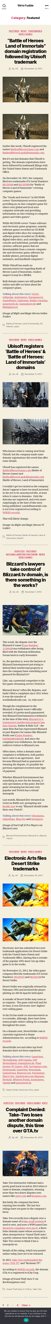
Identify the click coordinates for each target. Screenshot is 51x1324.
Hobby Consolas (38, 300)
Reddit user (9, 806)
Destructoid (9, 1069)
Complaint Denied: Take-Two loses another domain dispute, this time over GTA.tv (25, 1120)
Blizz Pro (21, 819)
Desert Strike (12, 1090)
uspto (16, 326)
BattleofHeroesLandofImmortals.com (23, 152)
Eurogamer (38, 1073)
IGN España (25, 1060)
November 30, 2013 (33, 875)
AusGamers (20, 297)
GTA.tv (28, 1289)
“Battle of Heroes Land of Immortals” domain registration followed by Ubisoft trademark (25, 51)
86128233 (19, 977)
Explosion (23, 300)
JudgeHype (9, 819)
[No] (47, 1316)
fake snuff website (33, 1221)
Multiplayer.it (10, 307)
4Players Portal (21, 1079)
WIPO (44, 1103)
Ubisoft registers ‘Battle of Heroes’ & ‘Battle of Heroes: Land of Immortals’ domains (25, 356)
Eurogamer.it (35, 297)
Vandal (6, 1082)
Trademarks (35, 31)
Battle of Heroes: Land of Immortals (22, 323)
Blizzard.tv (33, 835)
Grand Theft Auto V (15, 1289)
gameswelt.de (10, 304)
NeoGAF (7, 1079)
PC (41, 323)
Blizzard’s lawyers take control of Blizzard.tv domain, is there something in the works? (25, 574)
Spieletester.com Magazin (30, 1076)
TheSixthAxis (10, 1060)
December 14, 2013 (33, 68)
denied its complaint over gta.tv (20, 1228)
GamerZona (9, 1073)
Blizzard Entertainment (16, 835)
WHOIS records (25, 1269)
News (24, 31)
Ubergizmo (38, 815)
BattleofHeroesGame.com (25, 149)
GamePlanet (9, 300)
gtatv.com (20, 1196)
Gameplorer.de (27, 304)
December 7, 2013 (33, 592)
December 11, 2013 (33, 374)
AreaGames (37, 1079)
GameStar (22, 1069)
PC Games (16, 1066)
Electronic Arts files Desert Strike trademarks (25, 863)
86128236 (35, 977)
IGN (26, 1066)
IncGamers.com (38, 1066)
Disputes (20, 551)
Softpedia (8, 297)
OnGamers (37, 819)
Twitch (9, 838)
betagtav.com (39, 1196)
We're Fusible (26, 5)
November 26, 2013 (33, 1137)
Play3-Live (8, 1076)
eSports (42, 835)
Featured (14, 31)
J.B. (16, 68)
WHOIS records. (11, 512)
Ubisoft (9, 326)
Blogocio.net (24, 1073)
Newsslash (34, 1069)
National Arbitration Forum (22, 554)
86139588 (8, 184)
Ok (26, 1320)
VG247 (35, 294)
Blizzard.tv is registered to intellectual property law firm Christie (24, 722)
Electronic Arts (26, 1090)
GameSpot (37, 1056)
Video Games (26, 34)
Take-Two (37, 1289)
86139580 (23, 184)
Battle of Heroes (13, 535)
